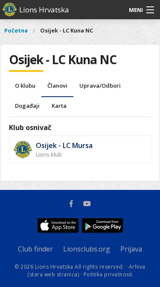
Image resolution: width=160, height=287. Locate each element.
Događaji (27, 105)
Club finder (35, 249)
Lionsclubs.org (86, 249)
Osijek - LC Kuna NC (66, 30)
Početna (16, 30)
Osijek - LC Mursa (64, 145)
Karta (59, 105)
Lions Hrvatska (44, 10)
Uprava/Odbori (100, 85)
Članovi (57, 85)
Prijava (131, 249)
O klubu (25, 85)
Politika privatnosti (108, 274)
